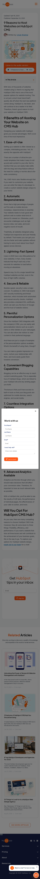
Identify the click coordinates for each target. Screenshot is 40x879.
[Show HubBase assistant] (36, 875)
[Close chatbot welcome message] (37, 867)
